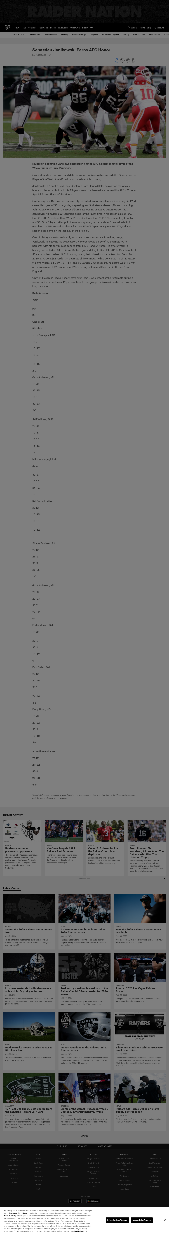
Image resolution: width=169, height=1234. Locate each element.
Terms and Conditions (18, 1213)
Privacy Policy (10, 1216)
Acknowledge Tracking (142, 1220)
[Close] (165, 1220)
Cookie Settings (80, 1231)
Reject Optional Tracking (117, 1220)
